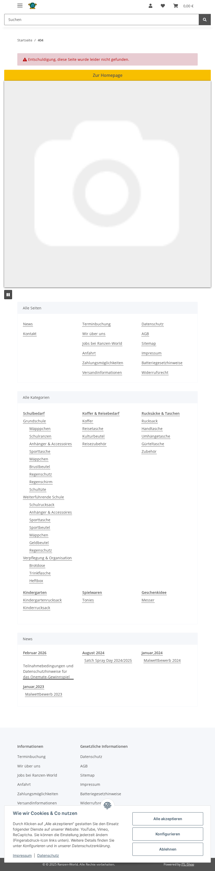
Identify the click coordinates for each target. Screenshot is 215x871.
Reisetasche (92, 428)
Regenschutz (40, 474)
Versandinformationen (102, 372)
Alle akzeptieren (167, 818)
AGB (145, 333)
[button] (150, 6)
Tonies (88, 600)
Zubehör (149, 451)
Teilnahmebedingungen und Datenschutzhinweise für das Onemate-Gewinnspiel (48, 671)
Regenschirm (40, 481)
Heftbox (36, 580)
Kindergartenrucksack (42, 600)
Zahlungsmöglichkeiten (102, 362)
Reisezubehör (94, 443)
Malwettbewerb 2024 (162, 660)
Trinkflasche (40, 573)
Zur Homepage (107, 75)
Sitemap (149, 343)
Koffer (87, 420)
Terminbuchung (96, 323)
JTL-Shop (187, 864)
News (28, 323)
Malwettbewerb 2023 (43, 694)
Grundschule (34, 420)
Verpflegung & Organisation (47, 557)
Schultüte (37, 489)
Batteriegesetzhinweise (162, 362)
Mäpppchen (40, 428)
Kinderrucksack (36, 607)
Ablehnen (167, 849)
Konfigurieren (167, 834)
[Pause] (8, 294)
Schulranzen (40, 436)
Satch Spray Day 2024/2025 (108, 660)
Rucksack (150, 420)
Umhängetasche (156, 436)
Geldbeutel (39, 542)
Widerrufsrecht (155, 372)
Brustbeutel (39, 466)
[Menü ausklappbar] (20, 3)
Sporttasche (39, 451)
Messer (148, 600)
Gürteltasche (153, 443)
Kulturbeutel (93, 436)
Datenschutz (48, 855)
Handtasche (152, 428)
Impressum (22, 855)
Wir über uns (93, 333)
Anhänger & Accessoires (50, 443)
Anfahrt (89, 353)
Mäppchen (38, 458)
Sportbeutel (39, 527)
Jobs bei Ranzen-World (102, 343)
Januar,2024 (152, 652)
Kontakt (29, 333)
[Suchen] (205, 19)
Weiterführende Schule (43, 496)
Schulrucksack (41, 504)
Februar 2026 (34, 652)
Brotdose (37, 565)
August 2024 (93, 652)
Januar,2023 (33, 686)
